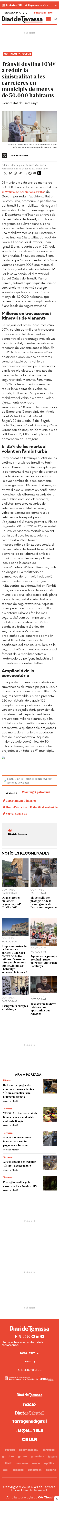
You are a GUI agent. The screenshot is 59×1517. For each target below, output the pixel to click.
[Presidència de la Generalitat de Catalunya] (21, 1378)
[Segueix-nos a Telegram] (33, 1336)
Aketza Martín (11, 1101)
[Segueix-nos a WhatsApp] (28, 1336)
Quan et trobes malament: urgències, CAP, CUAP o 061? (11, 902)
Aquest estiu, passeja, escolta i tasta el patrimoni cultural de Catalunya (43, 960)
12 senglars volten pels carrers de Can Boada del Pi (20, 1183)
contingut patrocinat (37, 792)
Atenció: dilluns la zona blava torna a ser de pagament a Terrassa (17, 1141)
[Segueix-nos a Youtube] (42, 1336)
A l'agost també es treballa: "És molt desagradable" (19, 1163)
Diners (7, 1080)
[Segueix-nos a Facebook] (16, 1336)
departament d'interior (20, 800)
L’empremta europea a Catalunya (15, 1007)
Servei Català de (16, 813)
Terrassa (7, 1108)
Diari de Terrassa (19, 156)
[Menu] (48, 19)
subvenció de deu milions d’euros (23, 192)
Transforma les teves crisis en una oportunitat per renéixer (43, 1008)
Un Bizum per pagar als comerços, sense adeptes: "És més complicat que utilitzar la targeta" (18, 1090)
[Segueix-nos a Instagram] (24, 1336)
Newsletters (43, 12)
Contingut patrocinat (17, 54)
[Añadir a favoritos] (39, 173)
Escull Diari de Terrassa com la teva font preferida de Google (29, 780)
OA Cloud (45, 1497)
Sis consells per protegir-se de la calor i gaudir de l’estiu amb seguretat (43, 902)
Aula (46, 5)
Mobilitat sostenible (45, 807)
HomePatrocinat (16, 807)
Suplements (35, 5)
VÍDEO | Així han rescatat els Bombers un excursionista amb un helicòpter (20, 1117)
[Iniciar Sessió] (55, 19)
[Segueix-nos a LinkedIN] (37, 1336)
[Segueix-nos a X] (20, 1336)
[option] (29, 130)
